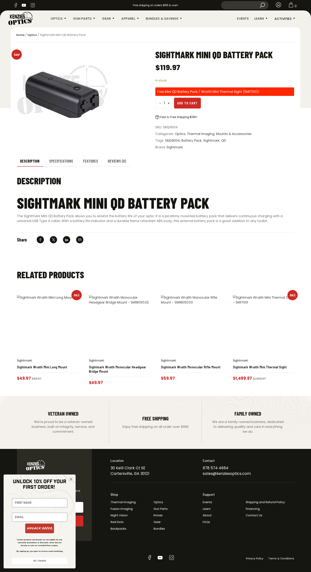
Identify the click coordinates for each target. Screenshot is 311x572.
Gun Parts (82, 18)
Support (209, 494)
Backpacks (118, 529)
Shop (114, 494)
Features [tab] (90, 161)
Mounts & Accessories (234, 134)
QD (223, 140)
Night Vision (119, 515)
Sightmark (211, 140)
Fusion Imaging (122, 509)
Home (20, 35)
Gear (106, 18)
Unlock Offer (39, 528)
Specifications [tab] (61, 161)
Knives (158, 515)
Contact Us (254, 515)
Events (243, 18)
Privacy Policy (254, 558)
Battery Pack (191, 140)
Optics (57, 18)
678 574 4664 (215, 468)
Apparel (128, 18)
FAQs (206, 522)
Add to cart (187, 103)
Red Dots (117, 522)
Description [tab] (29, 161)
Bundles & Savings (162, 18)
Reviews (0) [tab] (117, 161)
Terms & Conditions (281, 558)
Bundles (159, 529)
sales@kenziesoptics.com (227, 473)
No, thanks (39, 560)
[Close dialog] (71, 479)
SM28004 (172, 140)
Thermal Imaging (200, 134)
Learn (259, 18)
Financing (253, 509)
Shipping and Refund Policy (265, 502)
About (207, 515)
